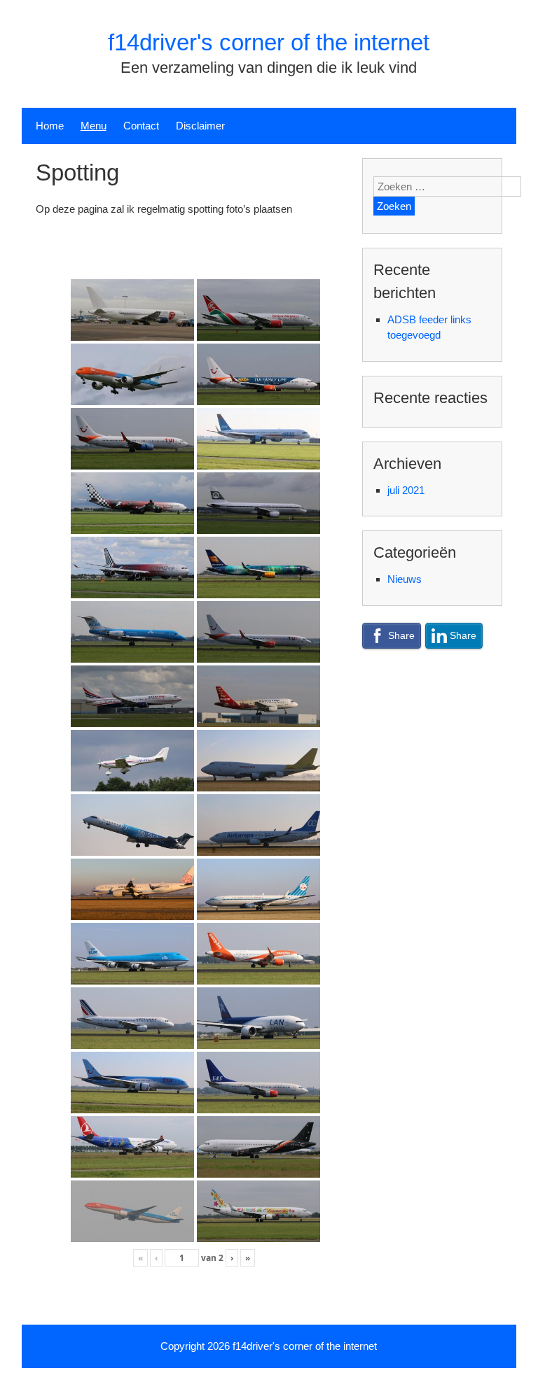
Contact (141, 126)
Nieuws (404, 579)
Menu (93, 126)
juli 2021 (406, 490)
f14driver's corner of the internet (268, 42)
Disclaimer (200, 126)
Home (50, 126)
